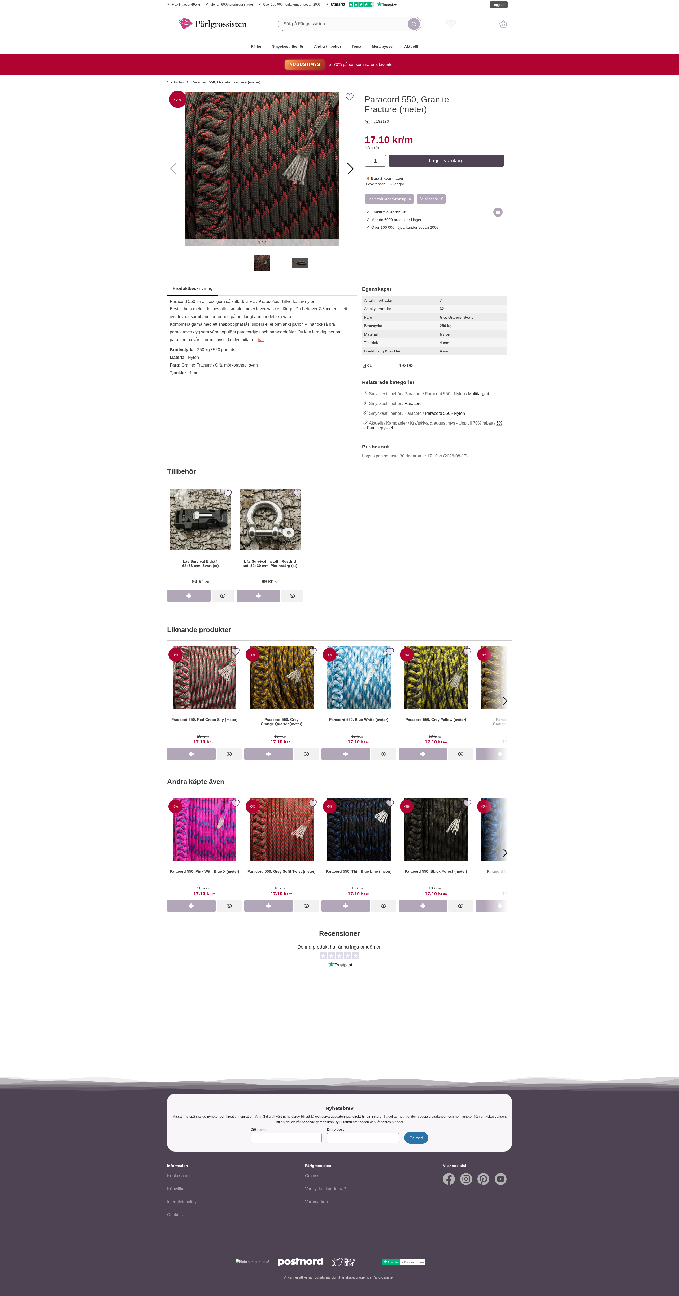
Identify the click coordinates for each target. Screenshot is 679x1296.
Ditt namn (259, 1129)
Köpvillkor (176, 1189)
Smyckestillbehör (287, 46)
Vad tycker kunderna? (325, 1189)
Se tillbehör (428, 199)
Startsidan (175, 82)
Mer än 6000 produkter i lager (231, 4)
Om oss (312, 1176)
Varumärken (316, 1202)
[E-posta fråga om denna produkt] (498, 212)
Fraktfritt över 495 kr (186, 4)
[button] (350, 169)
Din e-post (335, 1129)
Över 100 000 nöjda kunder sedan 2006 (292, 4)
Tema (356, 46)
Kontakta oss (179, 1176)
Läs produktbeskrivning (386, 199)
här (261, 339)
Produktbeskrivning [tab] (193, 288)
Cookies (175, 1215)
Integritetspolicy (182, 1202)
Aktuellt (411, 46)
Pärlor (256, 46)
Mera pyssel (383, 46)
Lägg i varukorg (446, 160)
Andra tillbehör (327, 46)
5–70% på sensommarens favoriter (341, 64)
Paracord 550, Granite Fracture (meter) (225, 82)
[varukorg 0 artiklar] (503, 23)
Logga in (498, 5)
